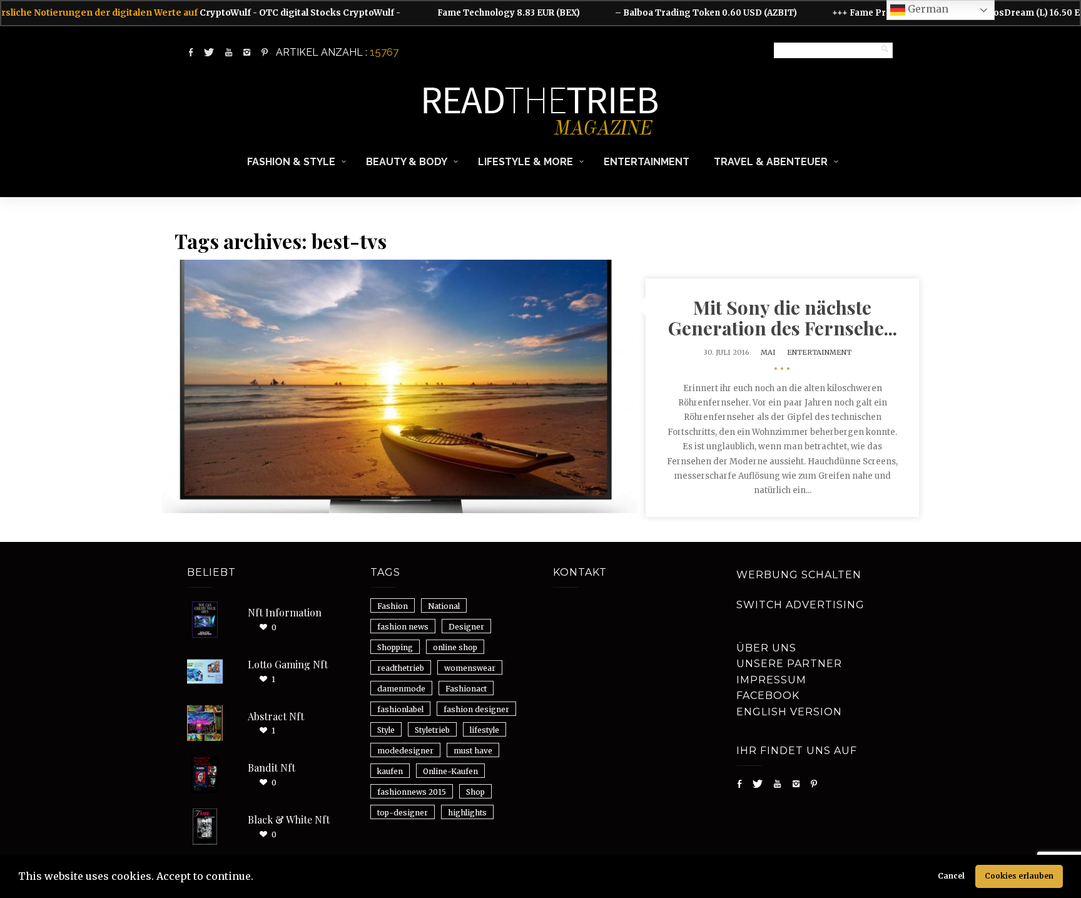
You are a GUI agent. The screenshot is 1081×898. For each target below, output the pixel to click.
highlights (467, 812)
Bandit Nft (271, 767)
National (444, 606)
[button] (258, 878)
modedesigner (405, 750)
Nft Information (285, 612)
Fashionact (466, 688)
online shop (455, 647)
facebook (767, 696)
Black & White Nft (289, 819)
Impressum (771, 680)
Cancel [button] (951, 875)
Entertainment (646, 162)
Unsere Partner (789, 664)
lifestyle (484, 730)
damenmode (401, 688)
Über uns (766, 648)
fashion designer (476, 709)
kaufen (390, 771)
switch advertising (800, 605)
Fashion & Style (291, 162)
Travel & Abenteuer (771, 162)
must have (473, 750)
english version (789, 712)
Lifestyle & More (525, 162)
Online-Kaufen (450, 771)
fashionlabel (400, 709)
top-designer (402, 812)
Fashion (392, 606)
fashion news (403, 626)
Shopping (395, 647)
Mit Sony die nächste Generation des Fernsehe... (782, 317)
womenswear (469, 668)
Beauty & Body (406, 162)
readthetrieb (400, 668)
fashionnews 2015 (411, 792)
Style (386, 730)
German (926, 9)
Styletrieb (432, 730)
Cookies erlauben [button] (1019, 875)
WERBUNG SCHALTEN (798, 575)
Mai (768, 352)
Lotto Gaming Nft (288, 664)
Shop (475, 792)
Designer (466, 626)
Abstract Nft (276, 716)
